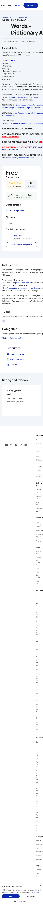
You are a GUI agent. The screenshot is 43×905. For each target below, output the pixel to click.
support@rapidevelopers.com (22, 157)
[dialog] (21, 894)
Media (4, 338)
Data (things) (15, 338)
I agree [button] (10, 896)
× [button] (40, 885)
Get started (31, 5)
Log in (18, 5)
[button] (21, 901)
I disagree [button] (31, 896)
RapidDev (18, 236)
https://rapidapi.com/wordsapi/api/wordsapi (20, 97)
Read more (35, 892)
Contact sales (6, 5)
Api (3, 321)
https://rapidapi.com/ (21, 283)
